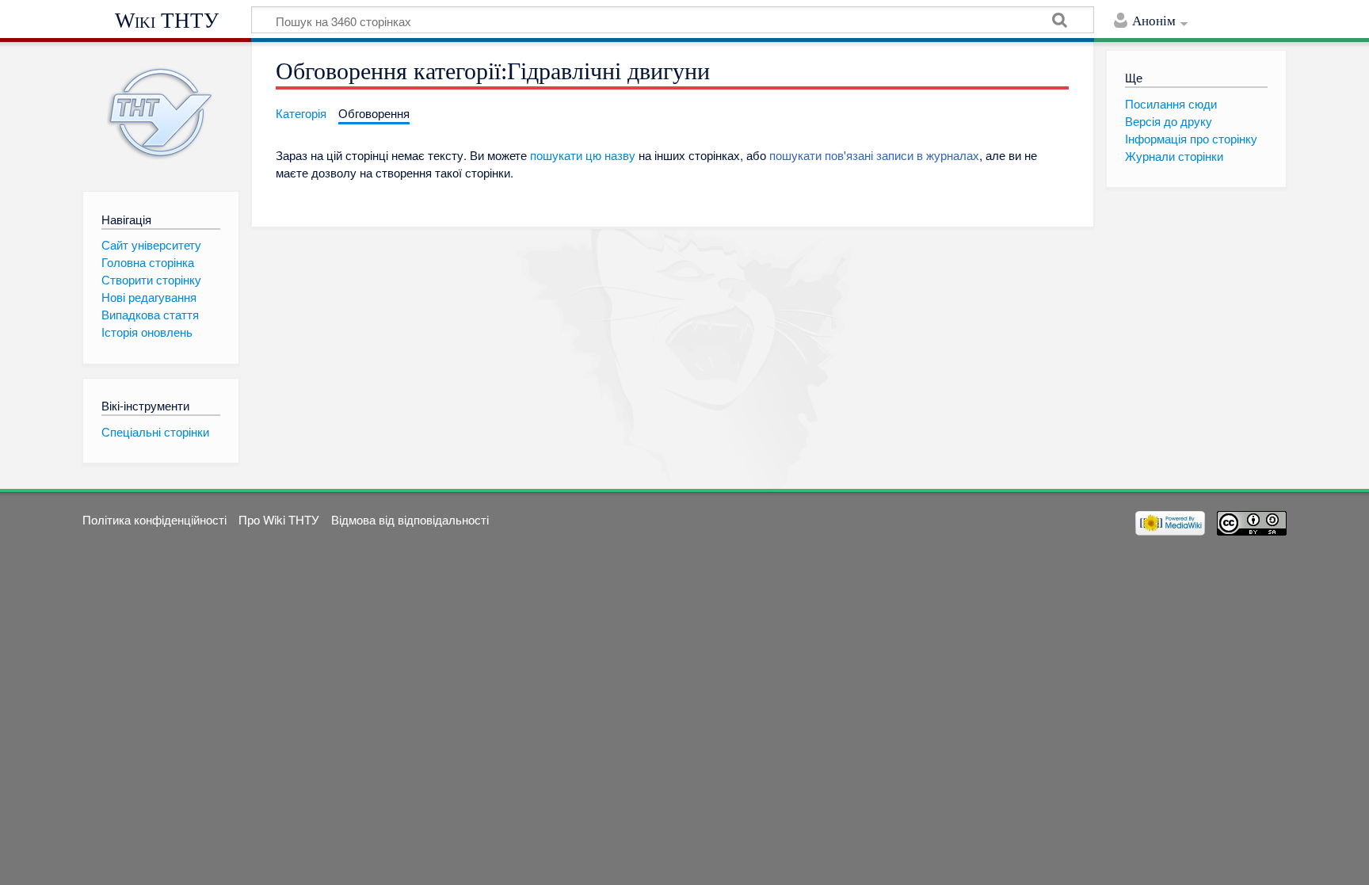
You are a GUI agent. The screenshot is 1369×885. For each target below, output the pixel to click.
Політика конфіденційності (154, 519)
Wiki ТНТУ (167, 20)
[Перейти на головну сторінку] (160, 113)
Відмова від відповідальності (410, 519)
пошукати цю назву (582, 155)
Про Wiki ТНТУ (278, 519)
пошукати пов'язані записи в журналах (874, 155)
